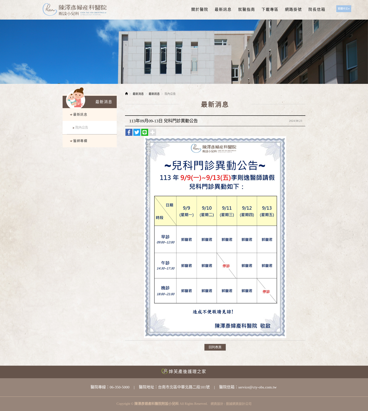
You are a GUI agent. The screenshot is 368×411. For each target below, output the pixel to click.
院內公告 (81, 127)
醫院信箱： (228, 387)
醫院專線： (100, 387)
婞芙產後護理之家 (187, 371)
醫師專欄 (80, 141)
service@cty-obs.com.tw (257, 387)
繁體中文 (343, 8)
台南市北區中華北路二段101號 (184, 387)
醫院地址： (148, 387)
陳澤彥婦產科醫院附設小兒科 (74, 9)
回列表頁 (215, 347)
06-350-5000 (119, 387)
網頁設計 (217, 403)
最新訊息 (80, 114)
